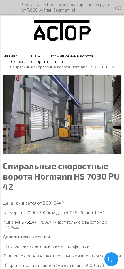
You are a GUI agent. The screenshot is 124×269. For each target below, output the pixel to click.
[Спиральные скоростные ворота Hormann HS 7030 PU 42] (62, 152)
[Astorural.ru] (62, 39)
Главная (10, 56)
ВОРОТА (33, 56)
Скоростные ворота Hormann (38, 61)
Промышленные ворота (71, 56)
